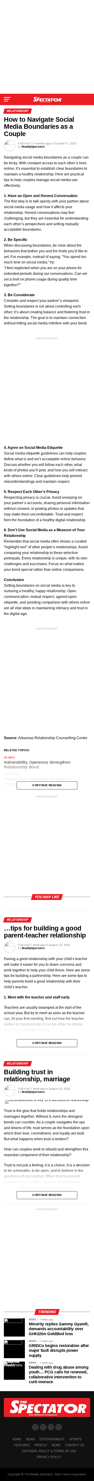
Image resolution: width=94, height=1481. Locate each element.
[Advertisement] (47, 47)
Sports (75, 1439)
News (30, 1439)
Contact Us (74, 1445)
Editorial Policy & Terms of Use (49, 1451)
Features (22, 1445)
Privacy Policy (49, 1457)
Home (17, 1439)
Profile (40, 1445)
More (56, 1445)
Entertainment (52, 1439)
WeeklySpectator (33, 146)
